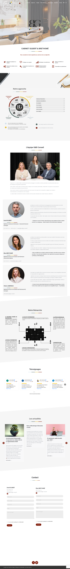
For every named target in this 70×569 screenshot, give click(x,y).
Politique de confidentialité (19, 567)
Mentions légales (12, 567)
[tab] (50, 99)
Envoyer (9, 525)
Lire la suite (8, 460)
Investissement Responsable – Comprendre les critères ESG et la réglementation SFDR (14, 440)
